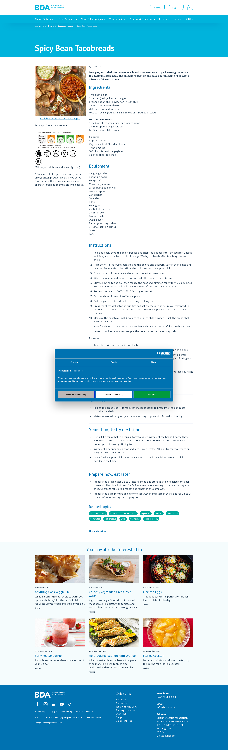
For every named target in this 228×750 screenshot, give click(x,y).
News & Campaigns (92, 19)
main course (172, 513)
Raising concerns (125, 710)
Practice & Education (141, 19)
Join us (157, 7)
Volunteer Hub (124, 720)
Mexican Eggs (152, 592)
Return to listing (98, 531)
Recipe (38, 608)
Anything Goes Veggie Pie (52, 592)
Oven (123, 519)
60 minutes (95, 519)
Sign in (176, 7)
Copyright (53, 711)
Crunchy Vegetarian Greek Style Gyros (110, 594)
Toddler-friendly (151, 519)
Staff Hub (121, 713)
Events (163, 19)
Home (51, 26)
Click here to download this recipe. (60, 118)
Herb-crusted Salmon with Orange (112, 656)
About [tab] (153, 362)
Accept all (151, 394)
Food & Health (67, 19)
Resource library (65, 26)
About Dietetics (44, 19)
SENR (188, 19)
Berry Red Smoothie (48, 656)
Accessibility (40, 711)
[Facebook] (37, 704)
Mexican (158, 513)
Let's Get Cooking (98, 513)
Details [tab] (114, 362)
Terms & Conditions (84, 711)
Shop (119, 717)
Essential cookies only (76, 394)
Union (176, 19)
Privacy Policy (66, 711)
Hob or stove (110, 519)
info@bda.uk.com (166, 707)
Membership (116, 19)
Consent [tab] (74, 362)
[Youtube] (61, 704)
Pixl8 (60, 722)
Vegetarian (145, 513)
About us (121, 699)
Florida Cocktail (153, 656)
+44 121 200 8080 (166, 697)
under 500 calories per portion (123, 513)
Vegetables (135, 519)
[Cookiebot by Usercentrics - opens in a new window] (158, 354)
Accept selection (112, 394)
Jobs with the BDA (126, 706)
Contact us (122, 703)
